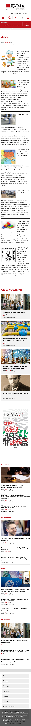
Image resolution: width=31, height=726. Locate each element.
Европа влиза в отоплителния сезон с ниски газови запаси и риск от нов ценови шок (15, 340)
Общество (7, 28)
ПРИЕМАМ (6, 723)
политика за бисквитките (8, 719)
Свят (3, 568)
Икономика (6, 517)
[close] (30, 710)
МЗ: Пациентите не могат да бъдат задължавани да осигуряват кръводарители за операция (15, 496)
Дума (6, 42)
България (5, 464)
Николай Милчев (10, 396)
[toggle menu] (28, 17)
